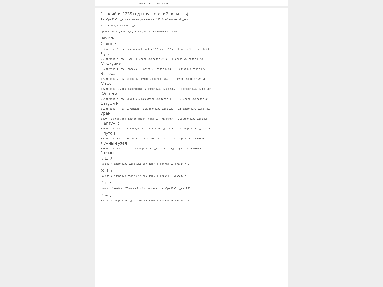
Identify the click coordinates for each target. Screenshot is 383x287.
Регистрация (161, 3)
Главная (141, 3)
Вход (150, 3)
